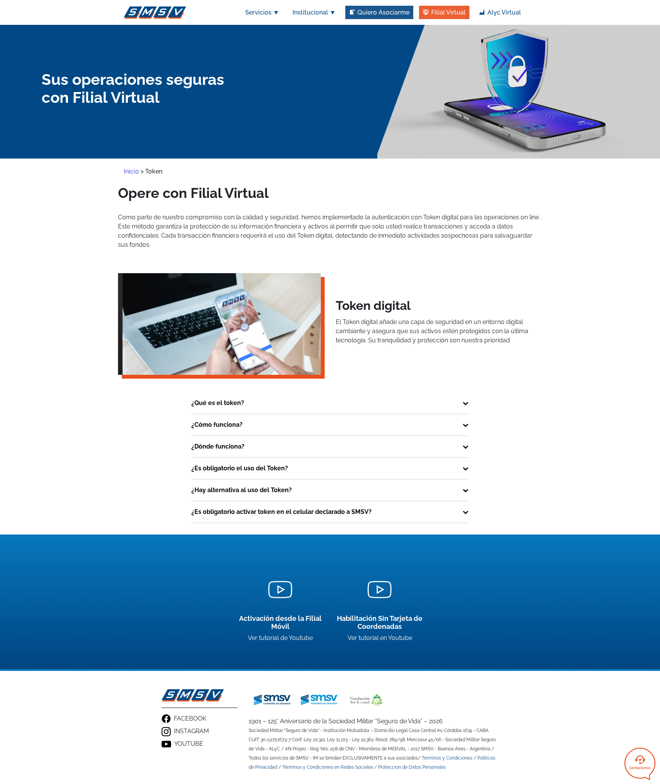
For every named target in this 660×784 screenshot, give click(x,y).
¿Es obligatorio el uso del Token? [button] (239, 468)
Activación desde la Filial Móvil (280, 622)
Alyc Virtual (504, 12)
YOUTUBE (188, 743)
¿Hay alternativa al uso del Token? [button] (241, 490)
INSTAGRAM (191, 731)
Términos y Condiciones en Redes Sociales (327, 767)
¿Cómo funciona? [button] (217, 424)
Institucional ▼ (314, 12)
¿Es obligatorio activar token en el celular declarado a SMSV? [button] (281, 511)
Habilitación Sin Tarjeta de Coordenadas (379, 622)
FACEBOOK (190, 718)
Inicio (131, 171)
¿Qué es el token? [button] (217, 403)
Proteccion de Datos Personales (412, 767)
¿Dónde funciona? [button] (217, 446)
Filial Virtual (448, 12)
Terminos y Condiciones (447, 758)
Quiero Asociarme (383, 12)
